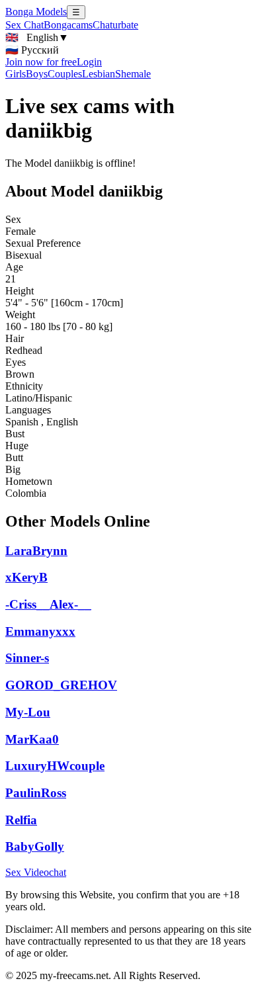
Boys (37, 73)
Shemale (133, 73)
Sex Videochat (35, 872)
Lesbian (98, 73)
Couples (65, 73)
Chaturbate (115, 24)
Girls (15, 73)
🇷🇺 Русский (32, 50)
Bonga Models (36, 11)
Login (89, 61)
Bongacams (68, 24)
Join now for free (41, 61)
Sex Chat (24, 24)
